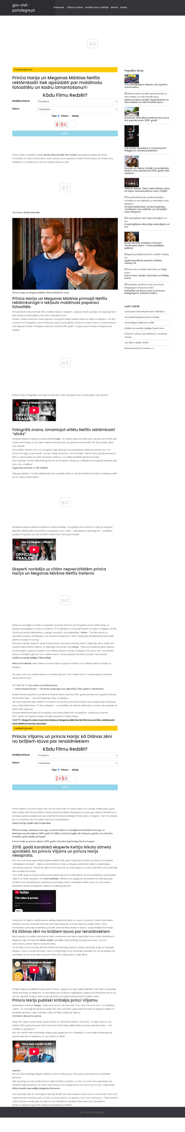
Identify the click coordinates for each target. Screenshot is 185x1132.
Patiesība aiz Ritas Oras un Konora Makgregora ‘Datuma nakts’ (144, 292)
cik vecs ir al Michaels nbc (26, 212)
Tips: (54, 115)
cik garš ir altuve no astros (26, 1015)
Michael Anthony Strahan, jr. (139, 348)
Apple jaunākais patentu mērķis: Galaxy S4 (143, 262)
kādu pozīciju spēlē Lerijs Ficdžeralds (31, 823)
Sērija (75, 115)
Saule (57, 438)
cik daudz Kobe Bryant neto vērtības (144, 311)
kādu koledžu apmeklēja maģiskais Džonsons (36, 1088)
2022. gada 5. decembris (90, 688)
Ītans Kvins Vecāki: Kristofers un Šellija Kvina (146, 277)
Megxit (37, 1005)
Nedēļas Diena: (21, 100)
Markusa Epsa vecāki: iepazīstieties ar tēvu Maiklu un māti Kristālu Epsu (146, 101)
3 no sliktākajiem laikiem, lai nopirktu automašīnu (146, 86)
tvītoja (75, 647)
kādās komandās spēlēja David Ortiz (144, 328)
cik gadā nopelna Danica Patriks (141, 317)
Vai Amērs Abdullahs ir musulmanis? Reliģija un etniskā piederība (145, 149)
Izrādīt (65, 133)
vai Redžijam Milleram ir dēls (139, 322)
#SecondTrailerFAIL (22, 663)
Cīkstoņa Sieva (75, 7)
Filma (64, 115)
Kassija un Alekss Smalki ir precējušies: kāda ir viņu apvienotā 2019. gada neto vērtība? (147, 171)
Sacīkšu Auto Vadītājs (97, 7)
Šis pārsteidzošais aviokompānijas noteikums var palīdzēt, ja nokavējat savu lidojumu (145, 209)
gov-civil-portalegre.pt (92, 1112)
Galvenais (58, 7)
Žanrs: (16, 108)
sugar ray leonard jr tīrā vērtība (30, 467)
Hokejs (123, 7)
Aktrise (114, 7)
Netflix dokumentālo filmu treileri (60, 154)
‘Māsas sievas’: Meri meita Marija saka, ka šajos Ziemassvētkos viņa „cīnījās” (147, 190)
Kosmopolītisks (51, 878)
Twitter (83, 632)
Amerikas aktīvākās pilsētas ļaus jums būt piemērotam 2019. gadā (146, 119)
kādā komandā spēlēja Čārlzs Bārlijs (31, 657)
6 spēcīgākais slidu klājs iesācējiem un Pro (147, 226)
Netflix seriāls (46, 940)
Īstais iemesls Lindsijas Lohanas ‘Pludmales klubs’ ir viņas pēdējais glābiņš (144, 245)
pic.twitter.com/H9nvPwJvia (43, 685)
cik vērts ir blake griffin (136, 342)
